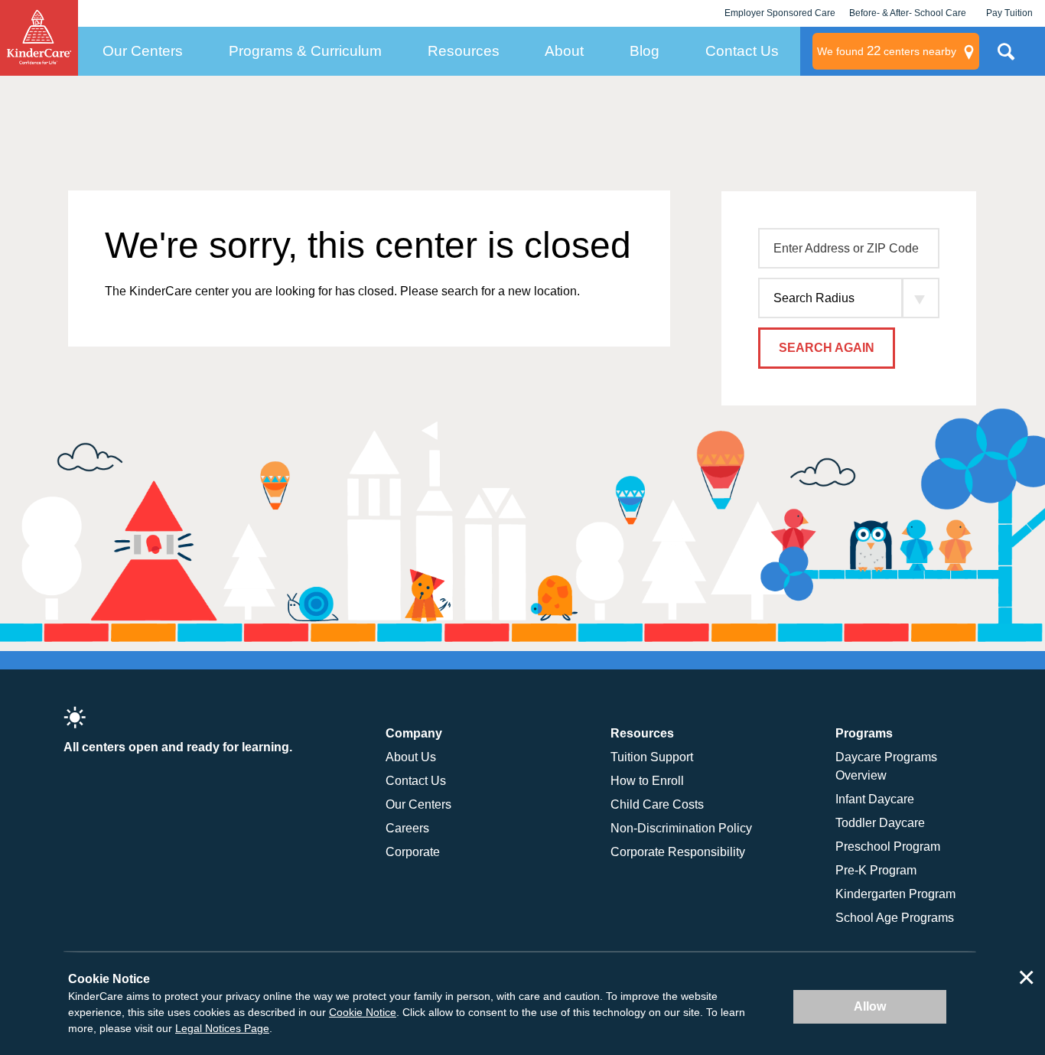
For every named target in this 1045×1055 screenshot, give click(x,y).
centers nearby (886, 51)
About (564, 51)
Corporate (413, 851)
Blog (644, 51)
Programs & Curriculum (305, 51)
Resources (464, 51)
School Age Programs (894, 917)
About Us (411, 757)
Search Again (826, 347)
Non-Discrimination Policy (681, 828)
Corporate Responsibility (677, 851)
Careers (407, 828)
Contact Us (742, 51)
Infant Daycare (874, 799)
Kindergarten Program (895, 893)
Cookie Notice (362, 1012)
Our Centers (143, 51)
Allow (870, 1006)
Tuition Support (651, 757)
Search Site (1006, 57)
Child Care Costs (657, 804)
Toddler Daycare (880, 822)
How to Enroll (647, 780)
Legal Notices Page (222, 1028)
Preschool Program (887, 846)
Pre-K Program (875, 870)
